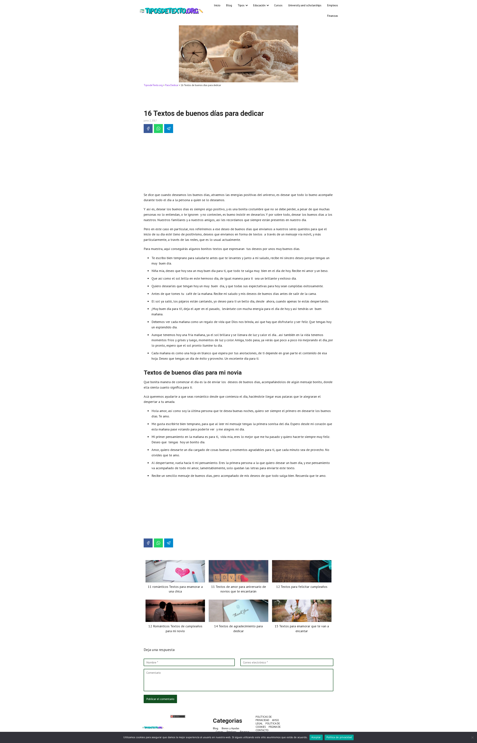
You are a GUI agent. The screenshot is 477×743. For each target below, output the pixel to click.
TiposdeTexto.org (153, 85)
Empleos (332, 5)
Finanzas (332, 16)
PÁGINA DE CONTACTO (268, 728)
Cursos (278, 5)
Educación (259, 5)
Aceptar (316, 737)
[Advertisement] (238, 98)
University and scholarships (304, 5)
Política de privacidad (339, 737)
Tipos (241, 5)
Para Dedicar (171, 85)
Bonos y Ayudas (230, 728)
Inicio (217, 5)
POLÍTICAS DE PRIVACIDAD (264, 718)
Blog (229, 5)
